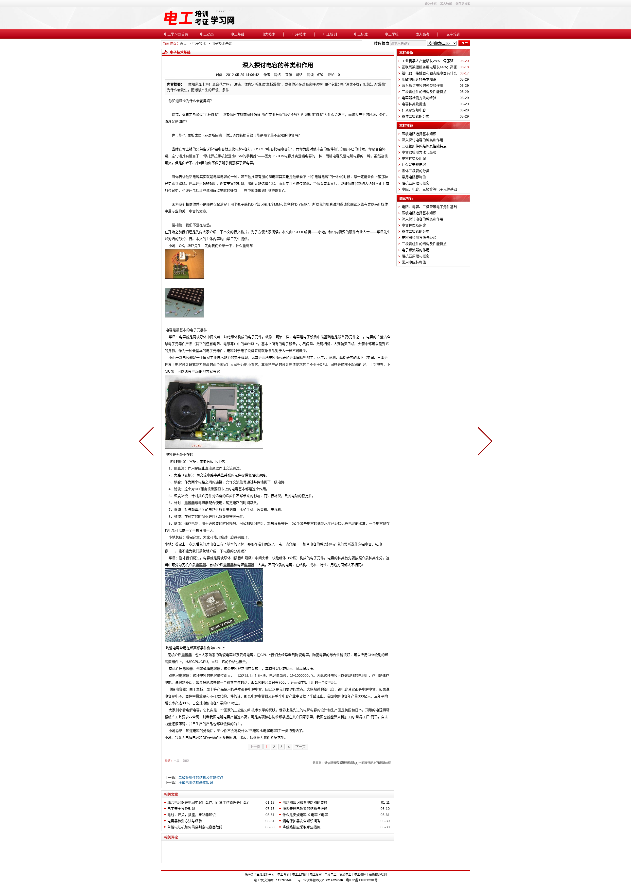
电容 (176, 761)
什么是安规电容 (414, 110)
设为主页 (431, 3)
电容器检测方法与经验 (184, 821)
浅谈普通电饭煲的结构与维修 (304, 809)
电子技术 (299, 34)
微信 (327, 763)
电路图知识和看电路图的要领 (304, 802)
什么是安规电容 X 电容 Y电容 (305, 815)
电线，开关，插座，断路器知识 (191, 815)
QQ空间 (359, 763)
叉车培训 (453, 34)
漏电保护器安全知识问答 (301, 821)
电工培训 (330, 34)
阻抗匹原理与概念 (415, 183)
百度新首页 (383, 763)
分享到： (318, 763)
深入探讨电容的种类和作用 (422, 85)
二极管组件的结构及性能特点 (200, 778)
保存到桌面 (463, 3)
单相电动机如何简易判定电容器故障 (195, 827)
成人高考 (422, 34)
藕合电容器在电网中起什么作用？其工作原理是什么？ (208, 802)
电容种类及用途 (414, 104)
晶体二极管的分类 (415, 116)
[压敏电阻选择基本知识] (484, 442)
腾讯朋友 (370, 763)
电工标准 (361, 34)
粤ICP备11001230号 (362, 880)
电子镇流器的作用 (415, 250)
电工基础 (238, 34)
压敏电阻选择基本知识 (195, 782)
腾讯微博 (348, 763)
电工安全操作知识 (181, 809)
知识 (186, 761)
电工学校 (392, 34)
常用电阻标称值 (414, 177)
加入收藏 (446, 3)
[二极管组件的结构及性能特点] (147, 442)
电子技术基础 (221, 43)
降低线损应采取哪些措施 (301, 827)
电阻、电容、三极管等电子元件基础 (429, 189)
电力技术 (268, 34)
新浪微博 (336, 763)
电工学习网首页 (176, 34)
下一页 (300, 747)
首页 (183, 43)
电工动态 (207, 34)
